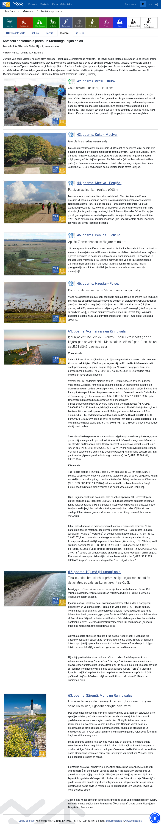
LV (148, 4)
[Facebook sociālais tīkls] (138, 4)
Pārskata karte (17, 33)
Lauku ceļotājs (27, 820)
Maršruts (45, 4)
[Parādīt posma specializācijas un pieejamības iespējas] (80, 22)
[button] (28, 12)
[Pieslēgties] (156, 4)
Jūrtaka (31, 4)
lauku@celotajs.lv (114, 820)
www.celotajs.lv (133, 820)
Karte (55, 4)
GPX (81, 33)
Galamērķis (66, 4)
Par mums (130, 4)
